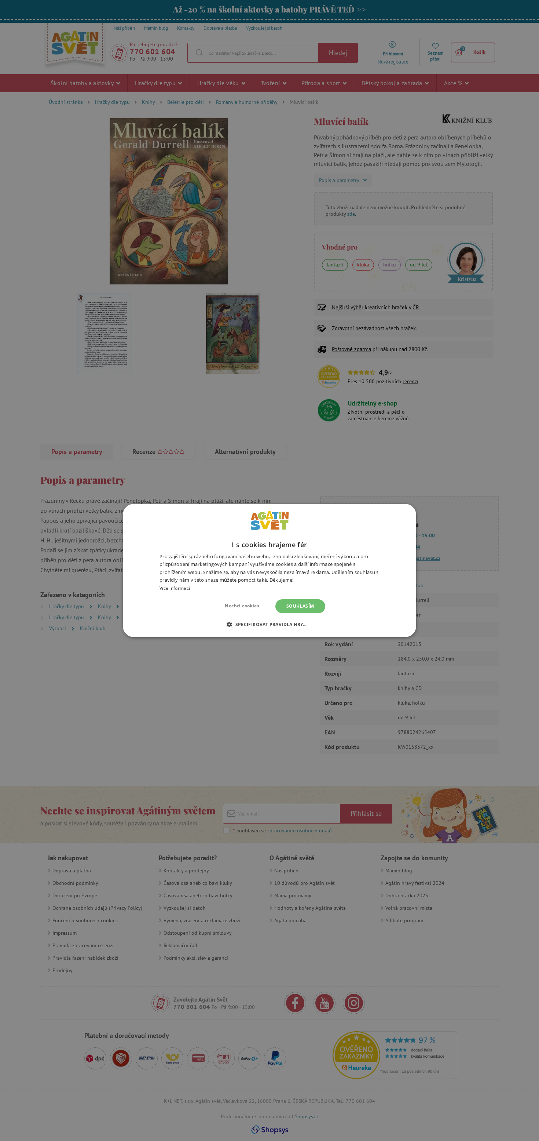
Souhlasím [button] (300, 606)
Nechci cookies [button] (242, 606)
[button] (269, 624)
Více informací (175, 588)
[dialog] (269, 570)
